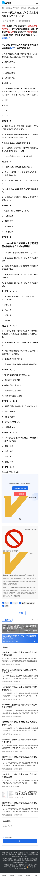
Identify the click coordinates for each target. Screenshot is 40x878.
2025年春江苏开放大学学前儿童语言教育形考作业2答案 (19, 723)
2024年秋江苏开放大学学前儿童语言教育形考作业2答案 (19, 775)
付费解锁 (20, 488)
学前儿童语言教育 (24, 21)
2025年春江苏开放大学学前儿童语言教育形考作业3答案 (19, 706)
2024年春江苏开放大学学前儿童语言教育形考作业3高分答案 (19, 804)
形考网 (10, 865)
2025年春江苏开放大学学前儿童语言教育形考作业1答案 (19, 741)
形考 (12, 48)
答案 (6, 606)
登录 (4, 837)
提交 (20, 841)
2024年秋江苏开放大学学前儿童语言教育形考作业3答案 (19, 758)
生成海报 (8, 620)
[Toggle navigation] (36, 3)
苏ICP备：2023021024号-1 (18, 867)
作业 (6, 603)
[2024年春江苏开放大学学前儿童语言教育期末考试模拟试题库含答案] (8, 794)
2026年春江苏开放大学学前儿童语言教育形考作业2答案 (19, 671)
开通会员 (21, 494)
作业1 (15, 603)
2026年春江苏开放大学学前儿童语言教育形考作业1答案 (19, 688)
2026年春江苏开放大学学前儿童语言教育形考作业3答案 (19, 653)
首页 (3, 8)
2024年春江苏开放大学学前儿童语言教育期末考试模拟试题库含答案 (26, 793)
